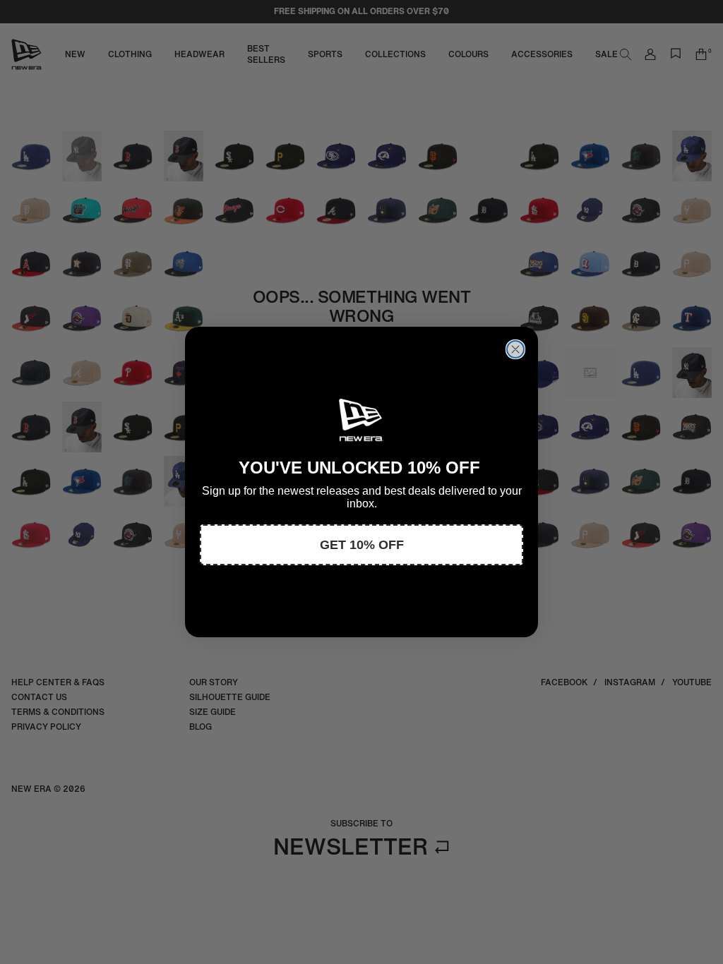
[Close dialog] (515, 349)
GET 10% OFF (362, 545)
